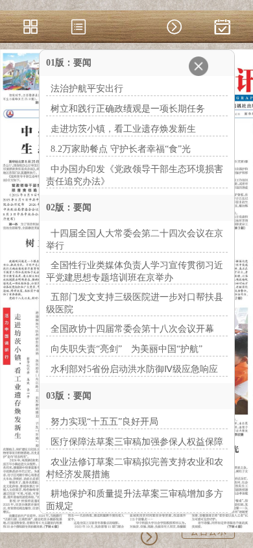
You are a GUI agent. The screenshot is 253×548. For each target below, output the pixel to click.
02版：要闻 (68, 207)
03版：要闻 (68, 396)
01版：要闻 (68, 63)
